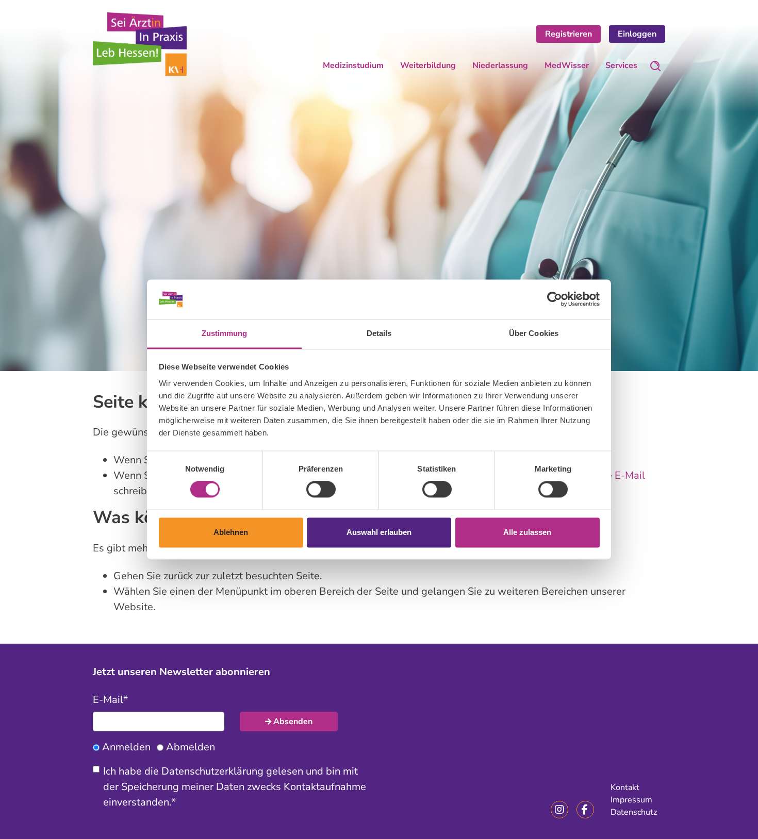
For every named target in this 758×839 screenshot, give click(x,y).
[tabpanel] (379, 198)
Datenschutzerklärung (212, 771)
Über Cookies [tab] (533, 333)
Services (621, 65)
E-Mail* (110, 700)
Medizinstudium (353, 65)
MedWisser (567, 65)
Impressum (631, 800)
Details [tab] (379, 333)
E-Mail (630, 475)
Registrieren (568, 34)
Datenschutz (634, 812)
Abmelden (190, 747)
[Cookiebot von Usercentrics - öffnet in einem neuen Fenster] (554, 299)
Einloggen (637, 34)
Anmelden (126, 747)
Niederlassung (500, 65)
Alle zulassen (527, 532)
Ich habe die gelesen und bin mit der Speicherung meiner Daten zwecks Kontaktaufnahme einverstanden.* (234, 786)
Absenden (292, 721)
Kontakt (625, 787)
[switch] (321, 489)
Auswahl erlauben (379, 532)
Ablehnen (230, 532)
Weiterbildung (428, 65)
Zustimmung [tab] (225, 333)
